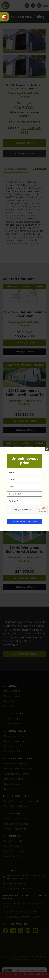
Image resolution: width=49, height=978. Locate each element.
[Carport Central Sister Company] (4, 16)
